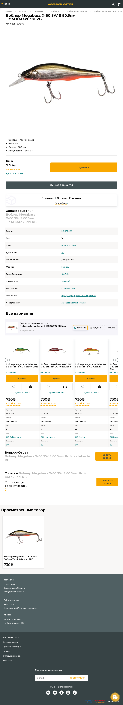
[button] (7, 360)
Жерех (92, 295)
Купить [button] (83, 167)
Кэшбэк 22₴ (13, 169)
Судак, (77, 295)
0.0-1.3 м (65, 274)
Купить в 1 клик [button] (15, 173)
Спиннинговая (68, 288)
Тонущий (66, 281)
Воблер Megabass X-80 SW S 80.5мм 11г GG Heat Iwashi (56, 365)
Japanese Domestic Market (74, 303)
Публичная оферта (12, 647)
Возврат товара (10, 642)
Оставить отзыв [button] (107, 482)
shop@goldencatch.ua (14, 591)
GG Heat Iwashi (48, 437)
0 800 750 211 (11, 584)
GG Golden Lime (13, 437)
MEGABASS (67, 231)
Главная (8, 11)
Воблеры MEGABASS (77, 11)
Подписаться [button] (77, 678)
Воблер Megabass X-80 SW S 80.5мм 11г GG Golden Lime (22, 365)
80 (63, 252)
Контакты (7, 660)
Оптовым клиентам (12, 656)
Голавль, (85, 295)
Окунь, (71, 295)
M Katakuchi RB (69, 245)
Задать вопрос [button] (107, 456)
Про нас (6, 651)
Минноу (65, 267)
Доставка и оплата (12, 637)
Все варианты (63, 185)
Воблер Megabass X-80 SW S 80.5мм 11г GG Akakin (90, 365)
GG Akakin (80, 437)
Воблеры (55, 11)
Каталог (23, 11)
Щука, (65, 295)
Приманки (39, 11)
